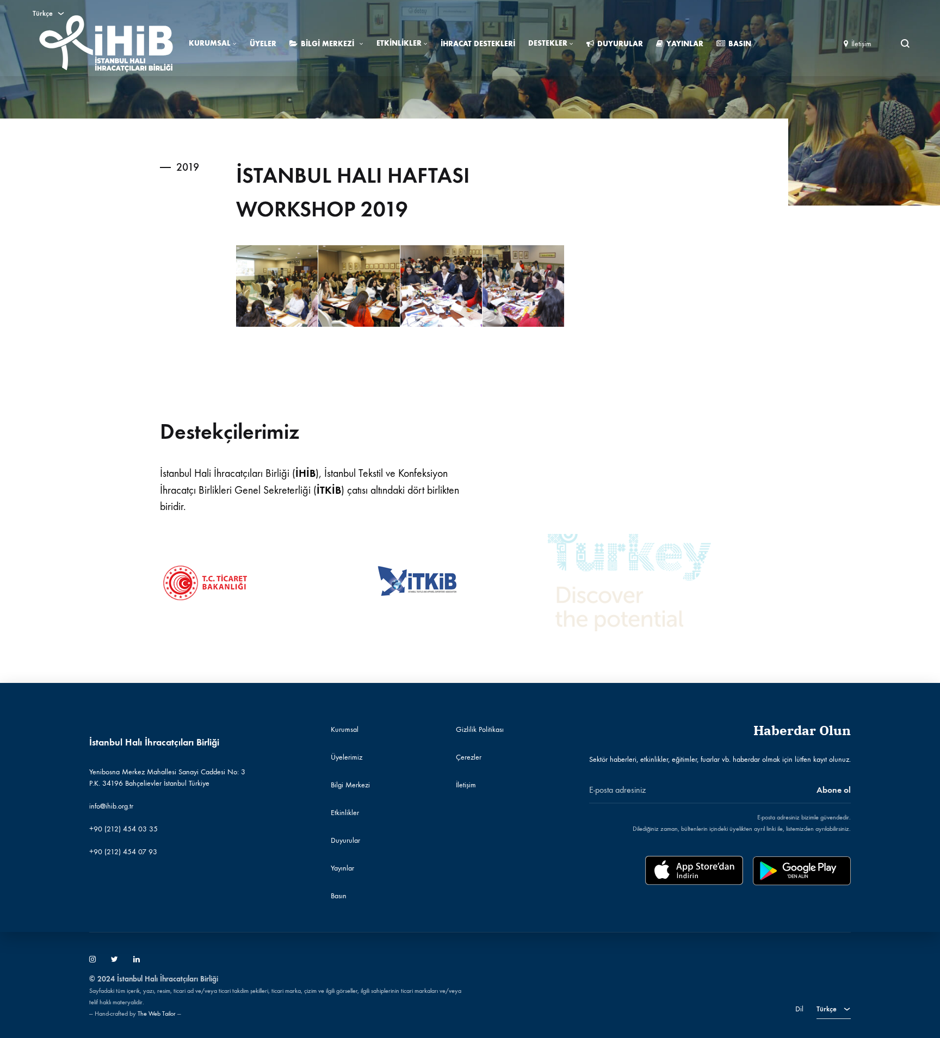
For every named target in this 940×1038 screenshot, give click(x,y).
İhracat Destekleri (478, 43)
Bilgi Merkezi (327, 43)
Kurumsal (210, 43)
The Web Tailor (157, 1013)
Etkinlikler (399, 43)
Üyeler (263, 43)
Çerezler (468, 757)
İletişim (861, 43)
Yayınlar (684, 43)
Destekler (547, 43)
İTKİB (329, 489)
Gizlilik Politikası (480, 729)
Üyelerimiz (346, 757)
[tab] (171, 167)
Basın (739, 43)
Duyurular (620, 43)
